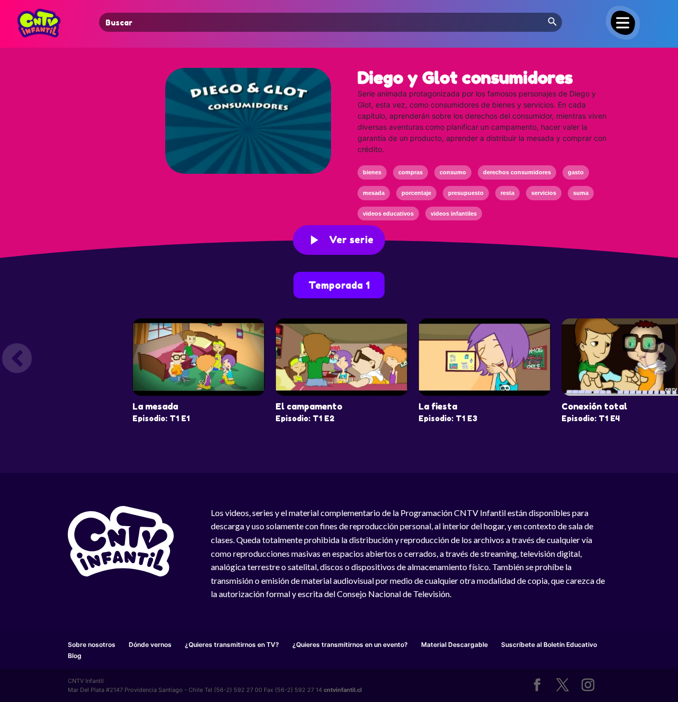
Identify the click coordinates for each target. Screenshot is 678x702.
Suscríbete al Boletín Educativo (549, 644)
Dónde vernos (150, 644)
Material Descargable (454, 644)
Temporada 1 (339, 285)
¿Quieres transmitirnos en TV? (232, 644)
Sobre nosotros (91, 644)
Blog (75, 656)
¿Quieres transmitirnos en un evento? (350, 644)
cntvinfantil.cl (343, 690)
